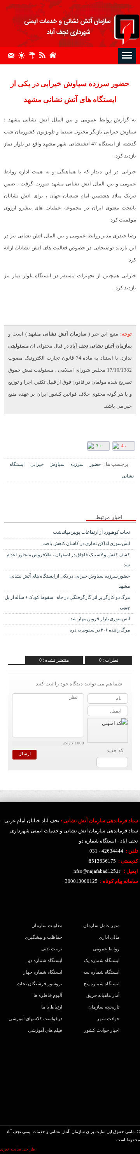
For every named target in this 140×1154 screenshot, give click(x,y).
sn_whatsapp (22, 500)
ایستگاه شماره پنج (101, 983)
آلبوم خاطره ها (47, 995)
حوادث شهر (108, 1018)
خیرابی (37, 464)
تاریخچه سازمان (103, 1007)
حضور (95, 464)
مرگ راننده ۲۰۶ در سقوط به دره (100, 630)
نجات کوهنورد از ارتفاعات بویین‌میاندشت (91, 532)
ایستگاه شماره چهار (42, 972)
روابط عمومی (106, 949)
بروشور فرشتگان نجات (40, 983)
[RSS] (44, 55)
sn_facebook (57, 500)
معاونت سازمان (47, 925)
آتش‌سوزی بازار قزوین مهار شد (100, 618)
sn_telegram (34, 500)
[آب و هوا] (34, 55)
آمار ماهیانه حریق (102, 995)
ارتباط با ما (51, 1007)
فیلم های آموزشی (45, 1030)
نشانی (128, 476)
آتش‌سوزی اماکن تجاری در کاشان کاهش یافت (86, 543)
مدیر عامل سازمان (101, 925)
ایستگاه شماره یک (101, 960)
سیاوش (57, 464)
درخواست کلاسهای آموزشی (40, 1018)
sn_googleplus (45, 500)
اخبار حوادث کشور (101, 1030)
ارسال (24, 753)
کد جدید (115, 750)
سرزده (77, 464)
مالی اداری (109, 937)
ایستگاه (17, 464)
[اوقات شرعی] (23, 55)
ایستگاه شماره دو (45, 960)
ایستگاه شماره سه (101, 972)
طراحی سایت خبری (17, 1149)
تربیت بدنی (51, 949)
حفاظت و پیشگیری (43, 937)
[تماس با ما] (13, 55)
